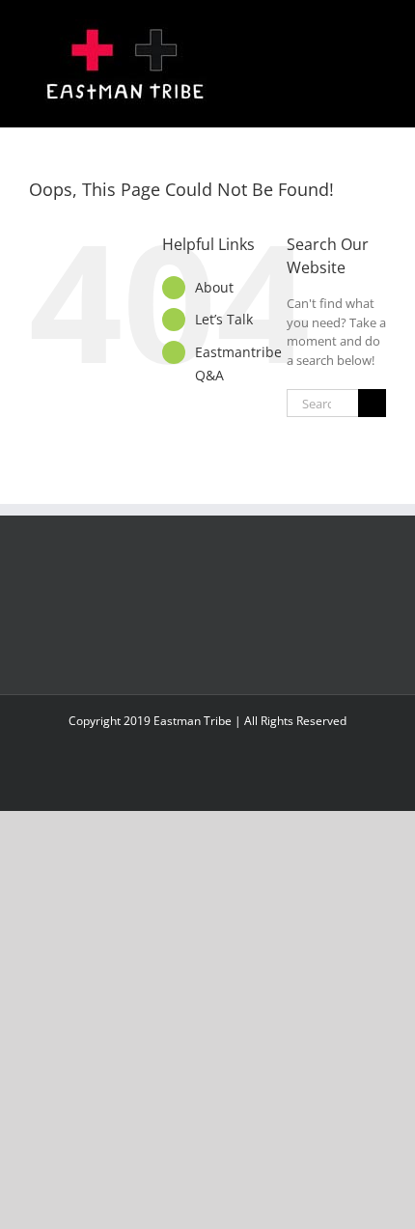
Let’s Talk (224, 319)
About (214, 287)
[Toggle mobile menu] (378, 29)
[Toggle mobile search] (343, 29)
